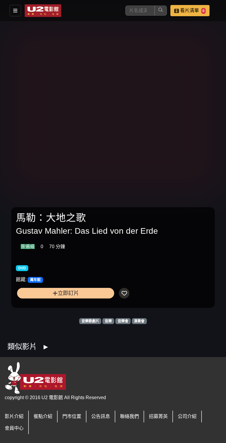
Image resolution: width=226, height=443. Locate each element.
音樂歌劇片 (90, 321)
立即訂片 (68, 293)
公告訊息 (100, 416)
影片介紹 (14, 416)
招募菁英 (158, 416)
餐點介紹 (43, 416)
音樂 (108, 321)
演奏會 (139, 321)
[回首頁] (43, 10)
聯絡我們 (129, 416)
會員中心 (14, 428)
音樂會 (123, 321)
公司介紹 (187, 416)
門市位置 (71, 416)
